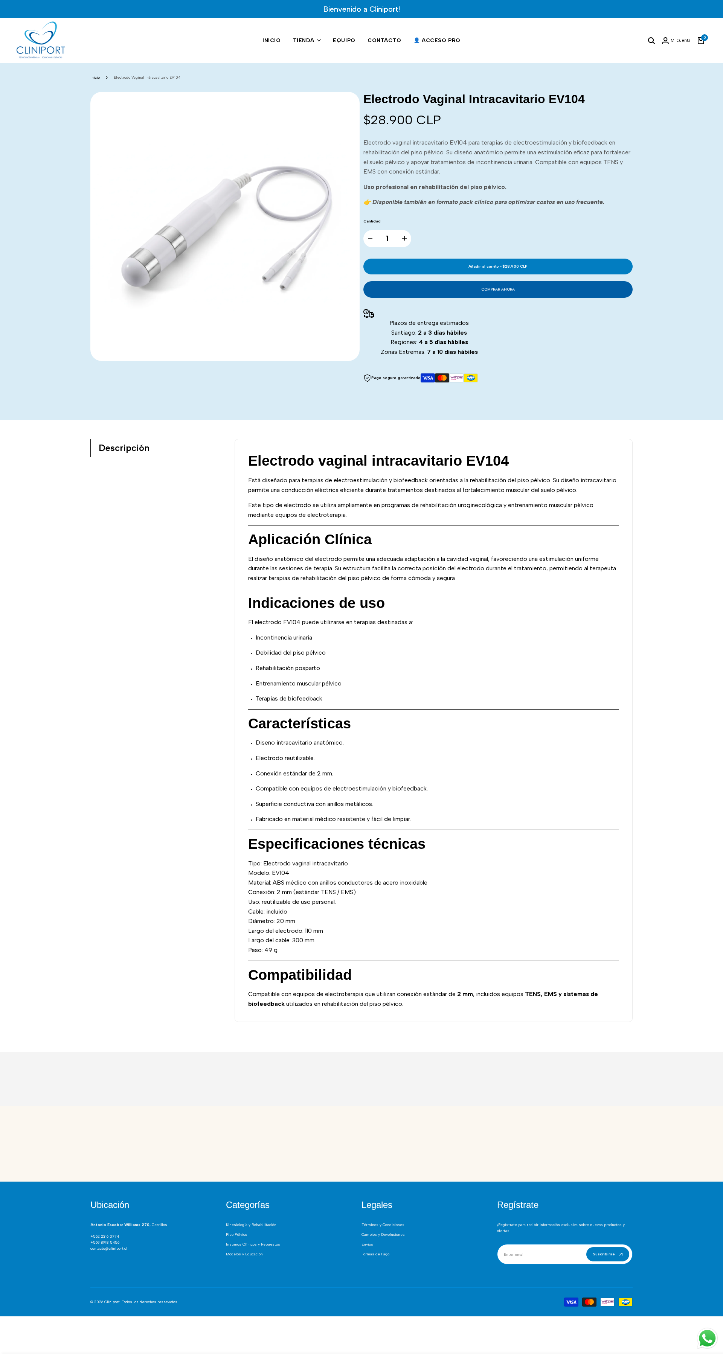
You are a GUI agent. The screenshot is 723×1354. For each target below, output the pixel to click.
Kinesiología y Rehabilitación (251, 1224)
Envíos (367, 1244)
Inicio (95, 77)
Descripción (124, 447)
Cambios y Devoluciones (383, 1234)
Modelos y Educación (244, 1254)
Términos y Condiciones (383, 1224)
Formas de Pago (375, 1254)
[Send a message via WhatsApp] (707, 1338)
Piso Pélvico (236, 1234)
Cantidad (372, 221)
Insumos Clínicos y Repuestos (253, 1244)
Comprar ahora (498, 289)
